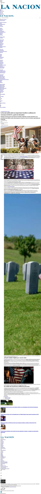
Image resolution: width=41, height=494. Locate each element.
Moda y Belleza (2, 66)
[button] (20, 61)
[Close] (1, 433)
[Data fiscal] (1, 492)
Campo (1, 30)
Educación (1, 41)
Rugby (1, 55)
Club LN (2, 13)
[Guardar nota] (1, 155)
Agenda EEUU (6, 396)
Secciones (2, 11)
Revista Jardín (2, 89)
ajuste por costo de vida (8, 359)
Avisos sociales (2, 77)
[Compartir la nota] (1, 157)
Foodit (2, 12)
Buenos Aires (2, 39)
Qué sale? (1, 69)
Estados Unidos (2, 36)
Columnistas (2, 50)
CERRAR (1, 0)
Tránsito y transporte (3, 22)
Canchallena (2, 57)
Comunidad (2, 43)
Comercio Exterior (2, 32)
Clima (1, 23)
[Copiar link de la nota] (1, 158)
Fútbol (1, 54)
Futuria (1, 28)
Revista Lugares (2, 86)
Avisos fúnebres (2, 76)
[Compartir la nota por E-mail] (3, 159)
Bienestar (1, 44)
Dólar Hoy (1, 29)
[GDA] (3, 489)
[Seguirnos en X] (1, 473)
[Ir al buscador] (1, 4)
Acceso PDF (1, 74)
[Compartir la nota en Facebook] (1, 159)
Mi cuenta (2, 14)
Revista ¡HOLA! (2, 85)
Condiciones (11, 486)
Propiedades (2, 31)
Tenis (1, 56)
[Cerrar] (13, 16)
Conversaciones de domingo (4, 79)
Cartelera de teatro (3, 71)
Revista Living (2, 87)
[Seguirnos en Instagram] (1, 475)
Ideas (1, 81)
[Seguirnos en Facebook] (1, 470)
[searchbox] (20, 17)
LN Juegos (1, 60)
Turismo (1, 61)
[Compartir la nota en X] (2, 159)
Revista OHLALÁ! (2, 84)
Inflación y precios (7, 397)
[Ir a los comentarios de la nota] (2, 155)
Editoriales (1, 49)
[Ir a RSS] (1, 478)
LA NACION (2, 111)
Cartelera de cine (2, 70)
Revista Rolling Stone (3, 88)
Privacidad (14, 486)
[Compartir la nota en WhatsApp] (2, 157)
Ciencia (1, 45)
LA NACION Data (2, 24)
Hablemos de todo (3, 46)
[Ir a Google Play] (3, 481)
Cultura (1, 42)
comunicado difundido (11, 186)
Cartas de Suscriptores (3, 51)
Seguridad (1, 40)
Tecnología (1, 62)
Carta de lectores (2, 78)
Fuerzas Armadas (7, 398)
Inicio (2, 9)
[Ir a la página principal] (20, 8)
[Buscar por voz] (40, 18)
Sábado (1, 80)
